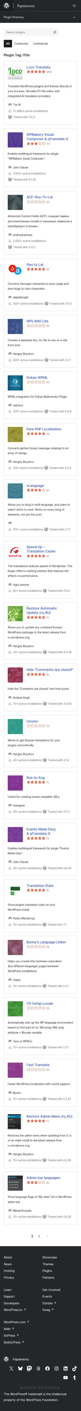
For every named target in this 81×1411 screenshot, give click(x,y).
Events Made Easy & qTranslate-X (41, 831)
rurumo (32, 721)
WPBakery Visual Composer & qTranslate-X (47, 137)
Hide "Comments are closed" (50, 670)
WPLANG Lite (37, 321)
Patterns (48, 1277)
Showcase (49, 1257)
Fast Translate (38, 1065)
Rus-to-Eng (36, 778)
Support (9, 1296)
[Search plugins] (55, 32)
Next (47, 1236)
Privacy (9, 1277)
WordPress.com (16, 1322)
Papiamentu (21, 1359)
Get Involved (51, 1290)
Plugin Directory (14, 17)
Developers (11, 1303)
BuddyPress (14, 1342)
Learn (7, 1290)
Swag (48, 1310)
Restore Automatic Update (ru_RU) (42, 610)
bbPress (11, 1335)
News (8, 1264)
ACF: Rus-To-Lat (40, 197)
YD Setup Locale (40, 1003)
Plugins (47, 1271)
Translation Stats (40, 886)
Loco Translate (38, 67)
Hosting (9, 1271)
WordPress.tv (15, 1310)
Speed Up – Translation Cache (41, 549)
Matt (9, 1329)
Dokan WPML (37, 378)
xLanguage (35, 486)
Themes (47, 1264)
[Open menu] (75, 5)
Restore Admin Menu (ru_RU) (50, 1116)
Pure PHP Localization (44, 429)
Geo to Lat (35, 265)
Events (47, 1296)
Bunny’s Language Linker (46, 942)
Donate (49, 1303)
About (8, 1257)
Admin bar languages (43, 1178)
